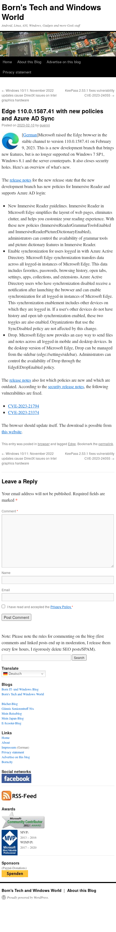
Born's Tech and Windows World (51, 11)
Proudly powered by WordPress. (28, 897)
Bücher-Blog (10, 703)
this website (12, 431)
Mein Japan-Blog (13, 718)
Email (6, 589)
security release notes (66, 386)
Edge (72, 443)
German (30, 134)
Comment (10, 511)
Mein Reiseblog (12, 713)
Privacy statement (17, 72)
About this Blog (29, 61)
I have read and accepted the (40, 606)
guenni (45, 125)
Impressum (9, 747)
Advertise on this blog (64, 61)
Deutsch (15, 674)
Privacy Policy (61, 606)
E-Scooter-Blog (11, 723)
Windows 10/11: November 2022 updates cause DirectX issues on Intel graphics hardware (29, 95)
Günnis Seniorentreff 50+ (18, 708)
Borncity (7, 762)
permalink (105, 443)
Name (6, 572)
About (6, 742)
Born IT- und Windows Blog (20, 689)
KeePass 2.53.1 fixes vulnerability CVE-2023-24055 (89, 92)
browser (44, 443)
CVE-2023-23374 (23, 412)
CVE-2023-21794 (23, 406)
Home (7, 61)
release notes (20, 180)
